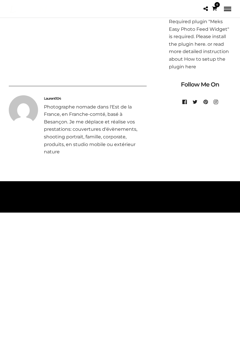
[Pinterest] (205, 102)
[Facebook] (184, 102)
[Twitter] (195, 102)
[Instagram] (216, 102)
